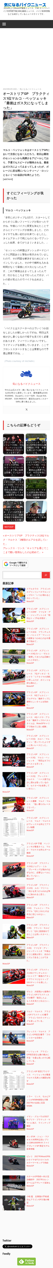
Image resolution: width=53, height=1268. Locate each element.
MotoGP (9, 527)
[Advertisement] (26, 56)
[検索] (46, 575)
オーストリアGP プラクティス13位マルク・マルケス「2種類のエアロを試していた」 (26, 539)
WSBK (29, 1106)
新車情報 (30, 1149)
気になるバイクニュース (30, 89)
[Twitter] (26, 409)
